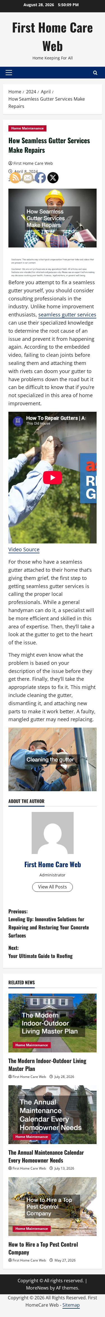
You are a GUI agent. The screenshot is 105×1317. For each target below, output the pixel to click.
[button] (9, 72)
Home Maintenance (27, 128)
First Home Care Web (52, 36)
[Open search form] (95, 72)
